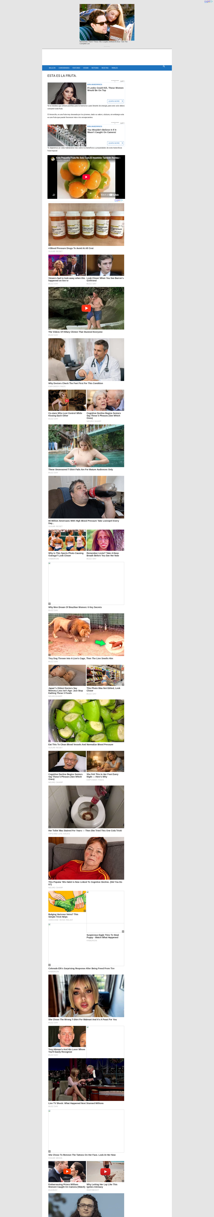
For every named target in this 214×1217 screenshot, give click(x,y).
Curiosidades (64, 68)
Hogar (85, 68)
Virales (115, 68)
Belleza (52, 68)
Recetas (105, 68)
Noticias (95, 68)
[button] (164, 67)
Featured (76, 68)
